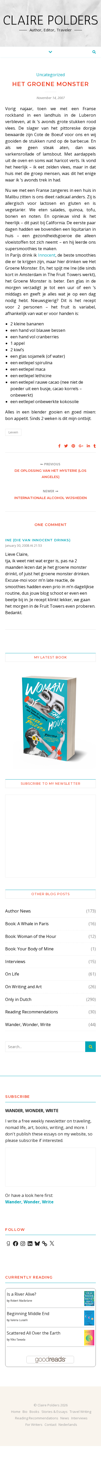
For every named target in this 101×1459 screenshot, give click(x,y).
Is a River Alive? (21, 1294)
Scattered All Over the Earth (33, 1333)
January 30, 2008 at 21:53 (23, 545)
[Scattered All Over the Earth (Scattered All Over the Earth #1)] (89, 1338)
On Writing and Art (23, 987)
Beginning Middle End (28, 1313)
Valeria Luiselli (19, 1320)
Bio (25, 1411)
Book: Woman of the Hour (30, 936)
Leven (13, 432)
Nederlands (68, 1424)
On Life (12, 974)
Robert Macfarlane (21, 1300)
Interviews (15, 961)
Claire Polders (50, 20)
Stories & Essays (54, 1411)
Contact (50, 1424)
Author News (18, 911)
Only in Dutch (18, 999)
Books (34, 1411)
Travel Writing (80, 1411)
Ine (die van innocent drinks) (38, 540)
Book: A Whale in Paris (27, 924)
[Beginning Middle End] (89, 1318)
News (64, 1418)
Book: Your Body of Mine (29, 949)
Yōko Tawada (17, 1339)
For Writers (33, 1424)
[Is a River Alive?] (89, 1298)
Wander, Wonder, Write (28, 1024)
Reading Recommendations (31, 1012)
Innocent (46, 255)
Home (15, 1411)
